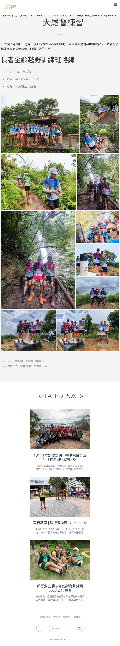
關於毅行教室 (45, 617)
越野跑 (32, 366)
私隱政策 (76, 617)
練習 (9, 366)
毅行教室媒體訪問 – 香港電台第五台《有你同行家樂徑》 (60, 457)
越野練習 (23, 366)
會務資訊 (19, 361)
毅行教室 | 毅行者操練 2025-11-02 (60, 523)
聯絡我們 (66, 617)
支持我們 (56, 617)
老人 (15, 366)
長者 (44, 366)
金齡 (39, 366)
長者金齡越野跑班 (34, 361)
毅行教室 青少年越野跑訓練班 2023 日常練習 (60, 588)
